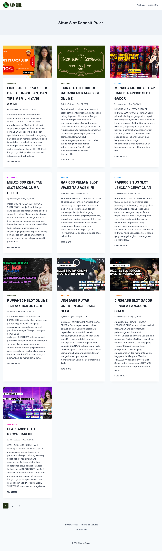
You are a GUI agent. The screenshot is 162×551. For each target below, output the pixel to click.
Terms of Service (89, 524)
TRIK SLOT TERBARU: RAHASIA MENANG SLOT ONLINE (80, 93)
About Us (153, 5)
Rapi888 (117, 83)
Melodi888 (11, 178)
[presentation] (27, 62)
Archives (141, 5)
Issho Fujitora (15, 109)
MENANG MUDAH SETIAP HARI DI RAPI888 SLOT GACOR (134, 93)
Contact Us (81, 529)
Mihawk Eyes (15, 199)
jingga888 (11, 83)
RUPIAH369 (11, 296)
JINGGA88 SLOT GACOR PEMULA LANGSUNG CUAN (133, 305)
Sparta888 (12, 424)
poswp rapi (121, 104)
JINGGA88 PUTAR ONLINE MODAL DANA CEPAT (78, 305)
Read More (13, 162)
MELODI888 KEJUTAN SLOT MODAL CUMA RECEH (24, 187)
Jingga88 (65, 296)
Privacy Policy (71, 524)
